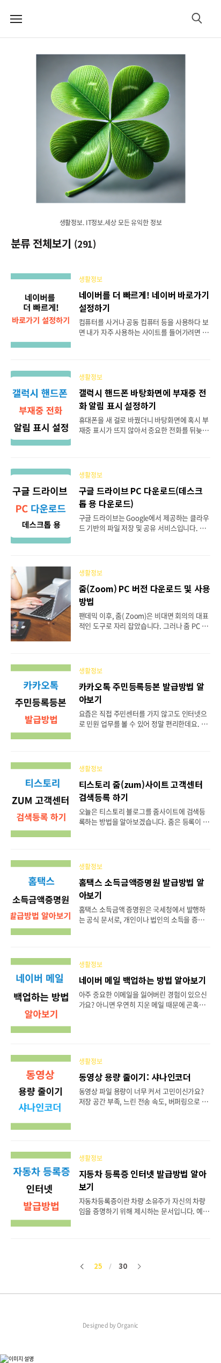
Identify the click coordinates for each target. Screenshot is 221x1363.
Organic (127, 1325)
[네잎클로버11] (110, 128)
